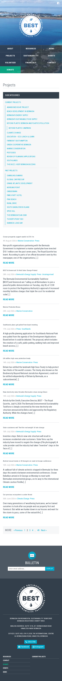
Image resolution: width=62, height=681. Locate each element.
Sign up (50, 569)
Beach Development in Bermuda (20, 111)
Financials (30, 62)
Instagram (39, 647)
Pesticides (11, 152)
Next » (43, 530)
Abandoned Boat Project (18, 107)
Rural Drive (12, 203)
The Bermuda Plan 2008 (16, 215)
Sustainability (30, 56)
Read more (8, 262)
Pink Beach (11, 199)
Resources (31, 48)
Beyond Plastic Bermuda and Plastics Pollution (28, 123)
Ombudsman (12, 191)
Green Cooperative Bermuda (19, 144)
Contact (51, 62)
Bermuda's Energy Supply (17, 115)
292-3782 (31, 642)
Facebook (24, 647)
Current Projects (13, 102)
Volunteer (10, 62)
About (10, 48)
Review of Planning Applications (21, 156)
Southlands (12, 160)
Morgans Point (13, 187)
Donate (10, 70)
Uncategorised (48, 274)
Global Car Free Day (15, 179)
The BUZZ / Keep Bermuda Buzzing (21, 164)
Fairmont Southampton (17, 141)
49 (38, 530)
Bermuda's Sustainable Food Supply (22, 119)
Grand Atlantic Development (20, 183)
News (51, 48)
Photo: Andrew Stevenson (7, 1)
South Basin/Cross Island (18, 207)
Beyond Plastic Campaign (20, 128)
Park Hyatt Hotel (14, 195)
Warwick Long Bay (15, 223)
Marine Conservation (16, 148)
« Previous (18, 530)
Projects (10, 56)
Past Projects (11, 170)
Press (37, 241)
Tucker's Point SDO (15, 219)
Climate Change (14, 133)
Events (51, 56)
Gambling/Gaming (15, 175)
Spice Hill (11, 211)
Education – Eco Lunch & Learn (20, 136)
